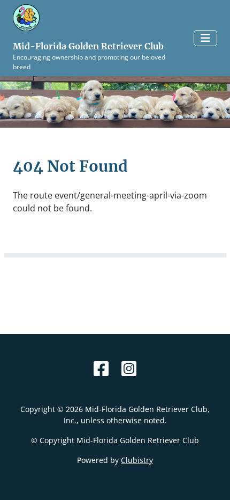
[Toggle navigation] (205, 38)
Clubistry (137, 460)
